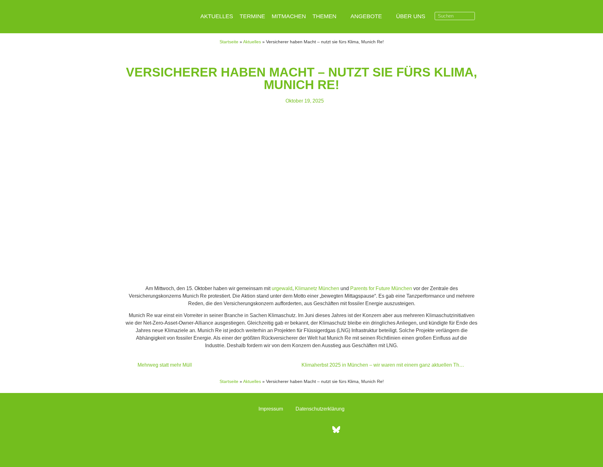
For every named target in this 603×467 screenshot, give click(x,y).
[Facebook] (267, 430)
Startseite (229, 41)
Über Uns (410, 16)
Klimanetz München (317, 288)
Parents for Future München (381, 288)
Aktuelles (216, 16)
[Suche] (470, 16)
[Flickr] (301, 430)
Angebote (366, 16)
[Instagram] (284, 430)
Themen (324, 16)
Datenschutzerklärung (320, 408)
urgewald (282, 288)
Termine (252, 16)
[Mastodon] (319, 430)
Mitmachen (289, 16)
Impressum (270, 408)
